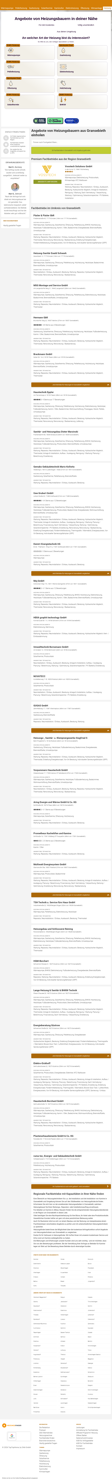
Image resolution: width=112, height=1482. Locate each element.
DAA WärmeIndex (46, 1426)
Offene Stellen (81, 1429)
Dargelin (90, 1379)
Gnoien (35, 1387)
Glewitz (35, 1295)
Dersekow (63, 1383)
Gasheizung (34, 8)
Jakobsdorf (64, 1295)
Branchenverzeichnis (47, 1434)
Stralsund (90, 1370)
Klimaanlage (96, 8)
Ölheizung (85, 8)
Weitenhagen (64, 1308)
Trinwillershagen (92, 1295)
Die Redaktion (44, 1421)
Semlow (63, 1330)
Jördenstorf (91, 1304)
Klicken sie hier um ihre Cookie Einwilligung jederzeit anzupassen (20, 1471)
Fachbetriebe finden (46, 1431)
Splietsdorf (36, 1313)
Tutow (89, 1343)
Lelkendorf (91, 1308)
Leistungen (80, 1421)
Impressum (80, 1442)
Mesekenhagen (92, 1396)
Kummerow (36, 1321)
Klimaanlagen (44, 1465)
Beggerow (91, 1352)
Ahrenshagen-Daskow (94, 1348)
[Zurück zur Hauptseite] (19, 1419)
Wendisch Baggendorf (39, 1290)
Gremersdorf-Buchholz (40, 1317)
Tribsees (35, 1308)
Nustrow (63, 1317)
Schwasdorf (64, 1392)
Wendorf (35, 1343)
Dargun (63, 1290)
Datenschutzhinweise (84, 1431)
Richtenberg (37, 1361)
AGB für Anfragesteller (84, 1434)
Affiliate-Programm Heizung (87, 1426)
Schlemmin (91, 1365)
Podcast (42, 1424)
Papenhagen (37, 1326)
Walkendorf (91, 1313)
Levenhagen (64, 1396)
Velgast (63, 1352)
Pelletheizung (21, 8)
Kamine (102, 1192)
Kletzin (63, 1339)
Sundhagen (64, 1370)
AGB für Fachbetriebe (84, 1437)
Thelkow (63, 1348)
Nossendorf (36, 1339)
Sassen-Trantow (65, 1326)
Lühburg (63, 1343)
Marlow (90, 1361)
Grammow (64, 1304)
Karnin (62, 1401)
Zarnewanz (91, 1317)
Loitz (34, 1392)
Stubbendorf (64, 1361)
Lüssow (63, 1313)
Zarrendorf (64, 1357)
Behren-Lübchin (38, 1370)
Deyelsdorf (36, 1299)
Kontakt (79, 1439)
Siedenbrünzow (65, 1379)
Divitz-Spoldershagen (94, 1401)
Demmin (63, 1321)
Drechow (36, 1334)
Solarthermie (46, 8)
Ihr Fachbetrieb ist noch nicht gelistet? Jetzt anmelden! (71, 1180)
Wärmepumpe (7, 8)
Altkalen (63, 1334)
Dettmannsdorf (65, 1365)
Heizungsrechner (45, 1429)
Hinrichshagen (92, 1339)
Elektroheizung (72, 8)
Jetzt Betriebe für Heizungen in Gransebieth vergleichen (71, 378)
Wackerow (64, 1374)
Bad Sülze (36, 1401)
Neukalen (90, 1321)
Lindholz (35, 1357)
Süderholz (36, 1365)
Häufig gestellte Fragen (12, 219)
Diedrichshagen (38, 1383)
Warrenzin (63, 1299)
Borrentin (90, 1374)
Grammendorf (37, 1304)
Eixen (35, 1379)
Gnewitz (63, 1405)
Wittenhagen (37, 1374)
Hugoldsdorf (37, 1348)
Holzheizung (44, 1457)
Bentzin (90, 1334)
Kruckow (90, 1387)
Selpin (89, 1330)
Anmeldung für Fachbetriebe (87, 1424)
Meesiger (90, 1357)
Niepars (90, 1290)
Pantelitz (63, 1387)
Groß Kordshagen (93, 1383)
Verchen (35, 1396)
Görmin (90, 1299)
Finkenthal (36, 1405)
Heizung (107, 8)
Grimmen (36, 1330)
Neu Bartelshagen (93, 1392)
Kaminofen (59, 8)
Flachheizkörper (39, 1217)
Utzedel (90, 1326)
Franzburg (36, 1352)
